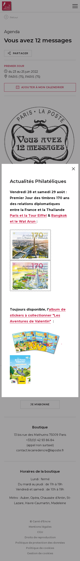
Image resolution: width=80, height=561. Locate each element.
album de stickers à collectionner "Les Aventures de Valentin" (38, 315)
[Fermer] (73, 169)
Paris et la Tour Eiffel (28, 215)
